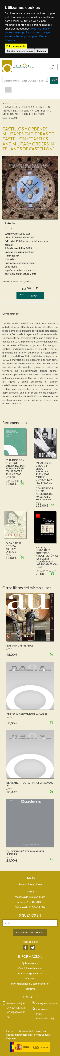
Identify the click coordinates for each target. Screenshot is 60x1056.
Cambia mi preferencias (20, 51)
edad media (11, 266)
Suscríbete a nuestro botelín (30, 932)
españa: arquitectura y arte (19, 269)
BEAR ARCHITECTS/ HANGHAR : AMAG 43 (29, 784)
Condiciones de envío (30, 968)
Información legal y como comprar (30, 983)
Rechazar (41, 51)
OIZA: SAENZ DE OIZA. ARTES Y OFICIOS (13, 547)
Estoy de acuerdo (15, 46)
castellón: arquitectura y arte (20, 273)
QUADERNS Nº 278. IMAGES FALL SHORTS (26, 853)
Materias (30, 978)
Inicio (5, 103)
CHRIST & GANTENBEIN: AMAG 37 (26, 714)
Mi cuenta (30, 988)
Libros (15, 103)
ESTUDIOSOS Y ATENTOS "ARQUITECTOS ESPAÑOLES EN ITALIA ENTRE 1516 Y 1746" (15, 467)
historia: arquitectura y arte (20, 262)
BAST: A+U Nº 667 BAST (20, 645)
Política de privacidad (30, 973)
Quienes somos (30, 963)
